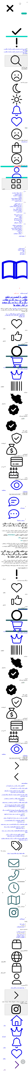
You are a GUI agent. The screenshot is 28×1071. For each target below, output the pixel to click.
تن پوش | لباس (18, 203)
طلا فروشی (13, 853)
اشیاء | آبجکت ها (18, 226)
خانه (19, 308)
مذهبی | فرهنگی (18, 222)
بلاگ (24, 251)
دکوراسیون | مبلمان (17, 225)
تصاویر (3, 188)
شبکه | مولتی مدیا (17, 209)
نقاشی (20, 217)
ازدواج (8, 853)
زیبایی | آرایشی (18, 201)
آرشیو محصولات (21, 926)
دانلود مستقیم (24, 13)
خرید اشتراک (24, 141)
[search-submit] (16, 61)
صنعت (20, 196)
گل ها (20, 221)
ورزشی (20, 232)
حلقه (23, 853)
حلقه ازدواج (19, 853)
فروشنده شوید (17, 166)
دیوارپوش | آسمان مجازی (16, 206)
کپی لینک (25, 494)
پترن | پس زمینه (18, 214)
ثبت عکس (16, 293)
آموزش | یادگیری (21, 931)
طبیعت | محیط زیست (16, 198)
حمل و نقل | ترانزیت (17, 192)
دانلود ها (15, 308)
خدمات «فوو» (21, 249)
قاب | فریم (19, 211)
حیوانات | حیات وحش (17, 199)
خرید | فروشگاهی (17, 205)
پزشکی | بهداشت (18, 233)
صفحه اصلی (22, 236)
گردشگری (19, 230)
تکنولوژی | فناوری (17, 195)
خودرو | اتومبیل (18, 194)
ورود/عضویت (24, 166)
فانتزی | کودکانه (18, 218)
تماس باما (22, 253)
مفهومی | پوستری (17, 210)
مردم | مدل (19, 207)
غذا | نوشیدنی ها (18, 220)
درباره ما (22, 252)
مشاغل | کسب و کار (17, 229)
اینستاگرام (22, 919)
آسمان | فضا (19, 215)
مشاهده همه (24, 68)
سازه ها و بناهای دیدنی (16, 228)
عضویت (23, 925)
